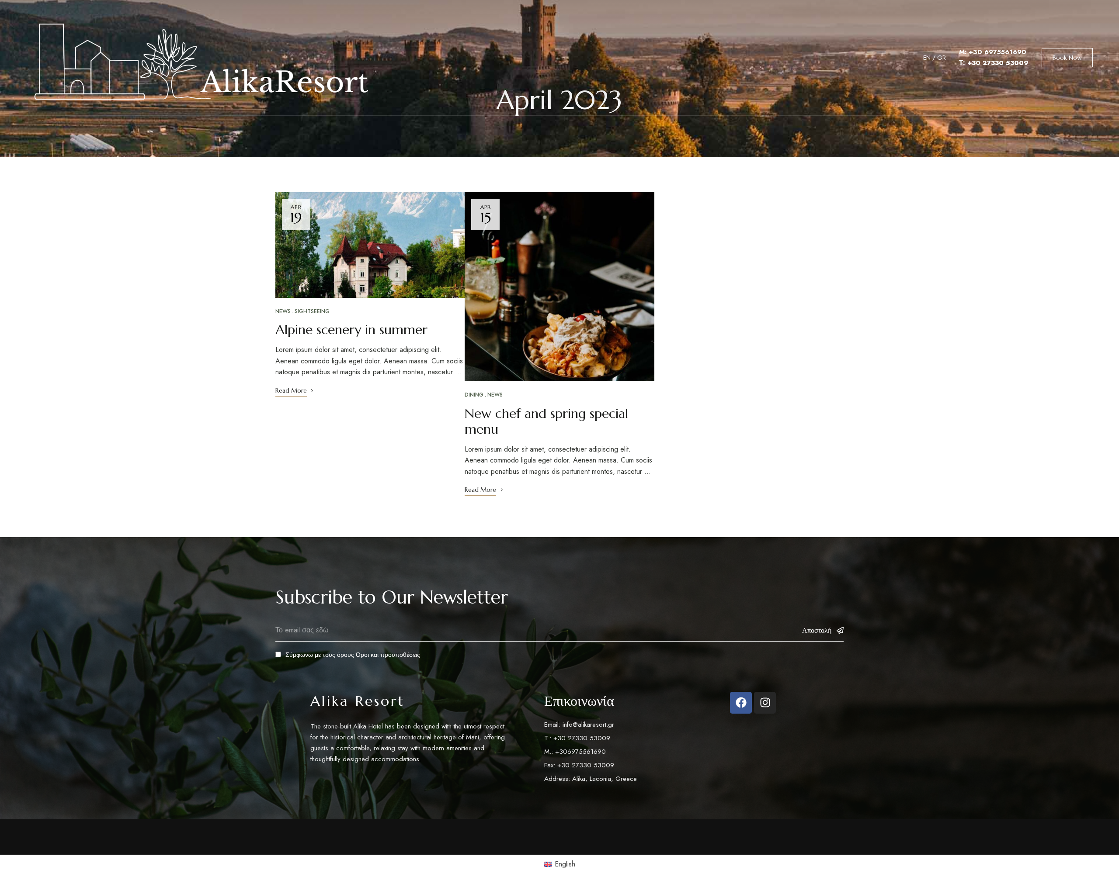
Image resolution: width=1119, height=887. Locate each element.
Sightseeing (312, 311)
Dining (474, 395)
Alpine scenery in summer (351, 329)
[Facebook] (741, 703)
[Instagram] (765, 703)
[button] (1067, 57)
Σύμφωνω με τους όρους (352, 654)
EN (927, 57)
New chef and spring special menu (546, 421)
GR (941, 57)
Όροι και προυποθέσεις (388, 654)
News (283, 311)
